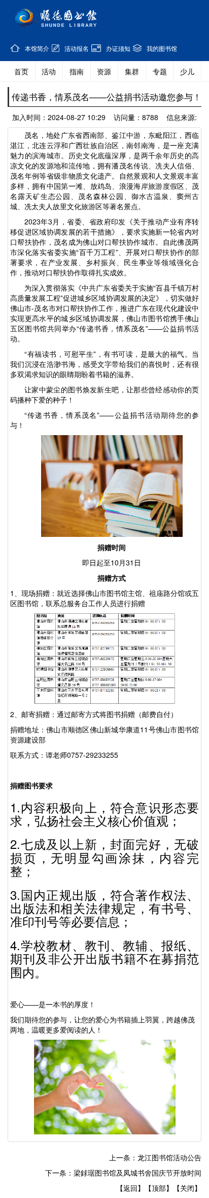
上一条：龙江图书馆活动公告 (155, 1157)
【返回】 (130, 1188)
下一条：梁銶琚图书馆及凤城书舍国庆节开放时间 (123, 1172)
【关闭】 (187, 1188)
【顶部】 (159, 1188)
